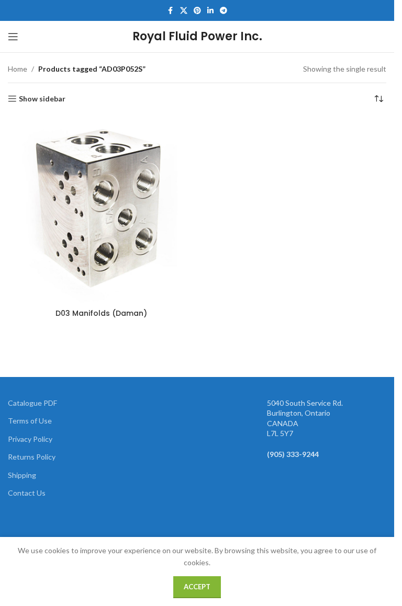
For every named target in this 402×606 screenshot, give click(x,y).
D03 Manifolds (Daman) (101, 313)
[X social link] (184, 11)
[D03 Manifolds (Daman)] (101, 210)
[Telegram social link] (223, 11)
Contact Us (27, 492)
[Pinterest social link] (197, 11)
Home (17, 68)
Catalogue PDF (32, 402)
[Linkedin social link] (210, 11)
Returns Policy (31, 456)
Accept (197, 586)
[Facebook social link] (170, 11)
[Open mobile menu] (13, 36)
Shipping (22, 475)
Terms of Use (30, 420)
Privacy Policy (30, 439)
